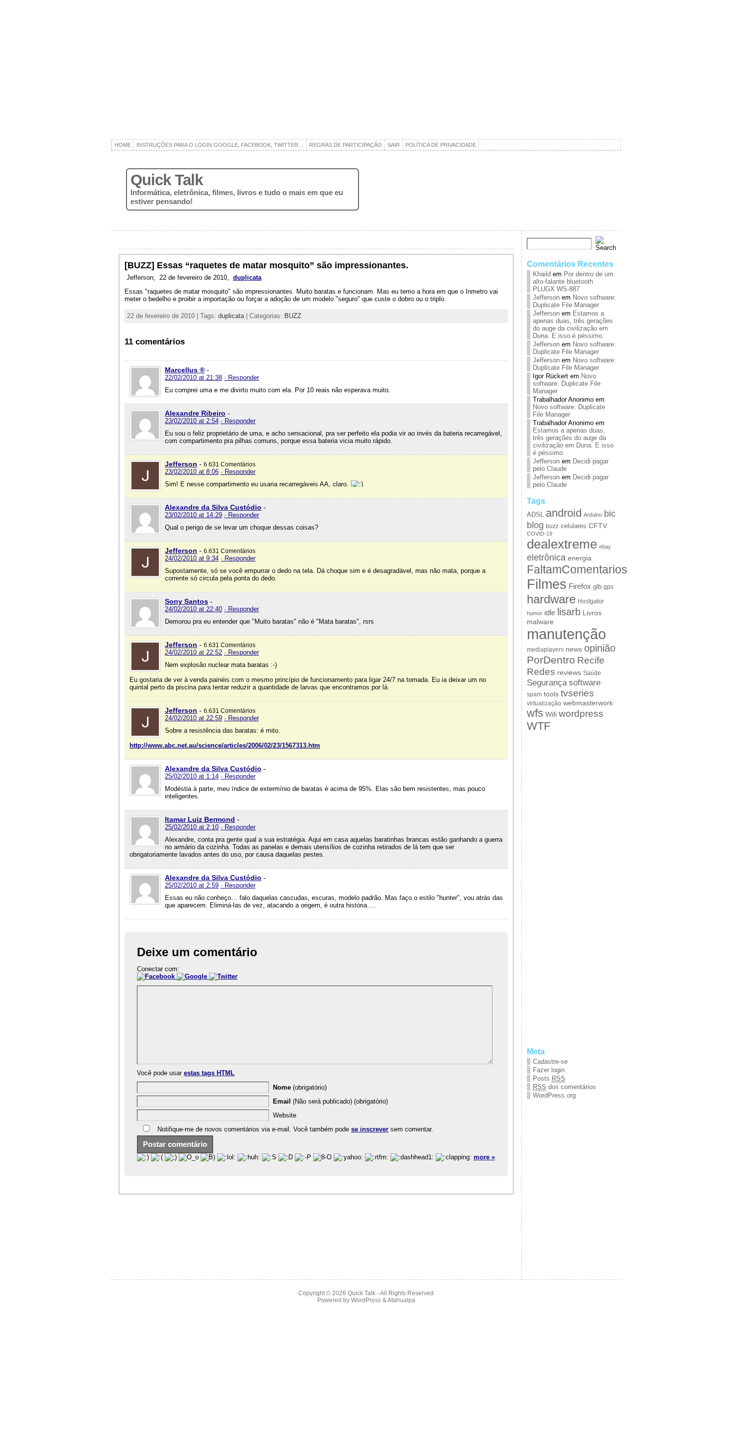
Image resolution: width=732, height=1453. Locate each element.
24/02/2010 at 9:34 (192, 558)
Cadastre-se (550, 1061)
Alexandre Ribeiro (195, 413)
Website (284, 1115)
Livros (592, 613)
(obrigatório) (300, 1087)
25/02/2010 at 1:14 (192, 776)
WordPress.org (554, 1095)
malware (540, 622)
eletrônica (546, 557)
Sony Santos (186, 601)
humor (534, 613)
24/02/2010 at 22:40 (193, 609)
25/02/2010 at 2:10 (192, 827)
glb (597, 586)
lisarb (569, 611)
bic (609, 514)
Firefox (580, 586)
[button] (157, 976)
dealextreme (562, 544)
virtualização (544, 703)
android (564, 513)
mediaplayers (545, 649)
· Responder (241, 377)
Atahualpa (401, 1300)
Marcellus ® (185, 370)
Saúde (592, 673)
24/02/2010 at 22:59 (193, 718)
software (585, 682)
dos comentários (564, 1087)
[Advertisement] (366, 69)
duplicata (247, 277)
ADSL (535, 514)
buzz (552, 526)
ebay (605, 547)
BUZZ (292, 316)
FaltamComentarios (577, 569)
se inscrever (369, 1129)
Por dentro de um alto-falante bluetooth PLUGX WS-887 (573, 281)
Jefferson (181, 464)
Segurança (547, 682)
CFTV (598, 526)
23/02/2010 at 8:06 (192, 471)
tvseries (577, 693)
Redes (541, 672)
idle (549, 613)
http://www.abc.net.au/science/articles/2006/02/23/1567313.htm (224, 745)
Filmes (547, 584)
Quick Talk (166, 180)
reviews (569, 672)
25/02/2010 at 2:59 (192, 885)
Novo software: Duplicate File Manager (574, 301)
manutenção (566, 634)
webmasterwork (588, 703)
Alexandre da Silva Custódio (213, 507)
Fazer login (549, 1070)
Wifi (551, 714)
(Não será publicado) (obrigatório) (330, 1101)
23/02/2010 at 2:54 (192, 421)
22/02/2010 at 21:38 (193, 377)
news (574, 649)
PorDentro (551, 660)
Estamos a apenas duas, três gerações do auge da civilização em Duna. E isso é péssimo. (573, 324)
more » (484, 1157)
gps (608, 586)
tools (551, 694)
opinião (599, 648)
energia (580, 558)
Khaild (542, 274)
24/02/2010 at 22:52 (193, 652)
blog (535, 525)
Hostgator (591, 601)
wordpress (581, 713)
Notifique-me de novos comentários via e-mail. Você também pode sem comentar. (294, 1129)
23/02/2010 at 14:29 (193, 515)
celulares (574, 526)
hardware (551, 599)
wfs (535, 713)
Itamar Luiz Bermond (200, 819)
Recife (591, 660)
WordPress (366, 1300)
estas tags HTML (209, 1073)
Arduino (593, 515)
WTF (538, 726)
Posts (549, 1078)
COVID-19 (539, 534)
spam (534, 694)
